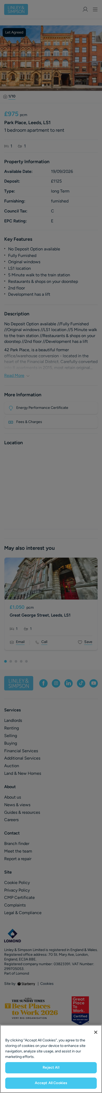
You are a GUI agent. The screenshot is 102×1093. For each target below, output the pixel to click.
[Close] (95, 1032)
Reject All (51, 1067)
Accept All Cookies (51, 1083)
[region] (51, 1059)
